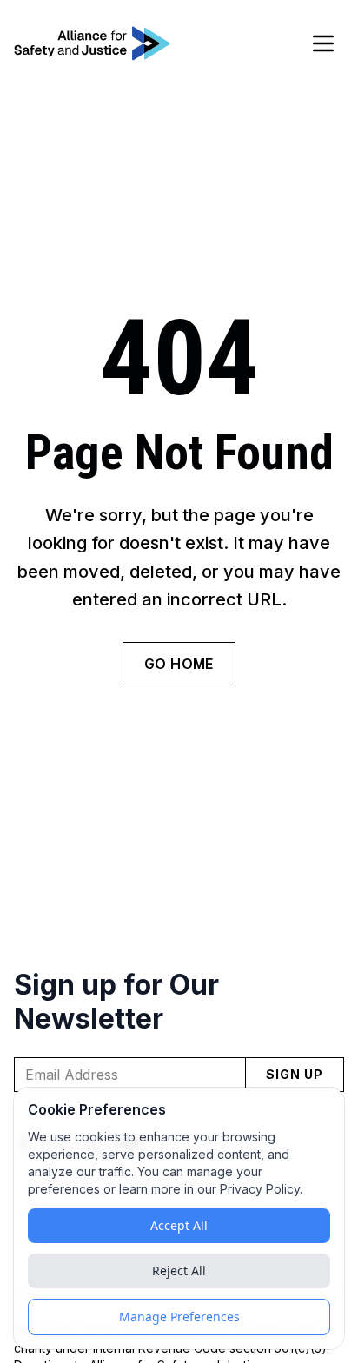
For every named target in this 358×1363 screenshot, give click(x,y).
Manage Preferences (179, 1316)
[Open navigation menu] (323, 43)
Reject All (179, 1270)
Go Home (179, 663)
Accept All (179, 1225)
